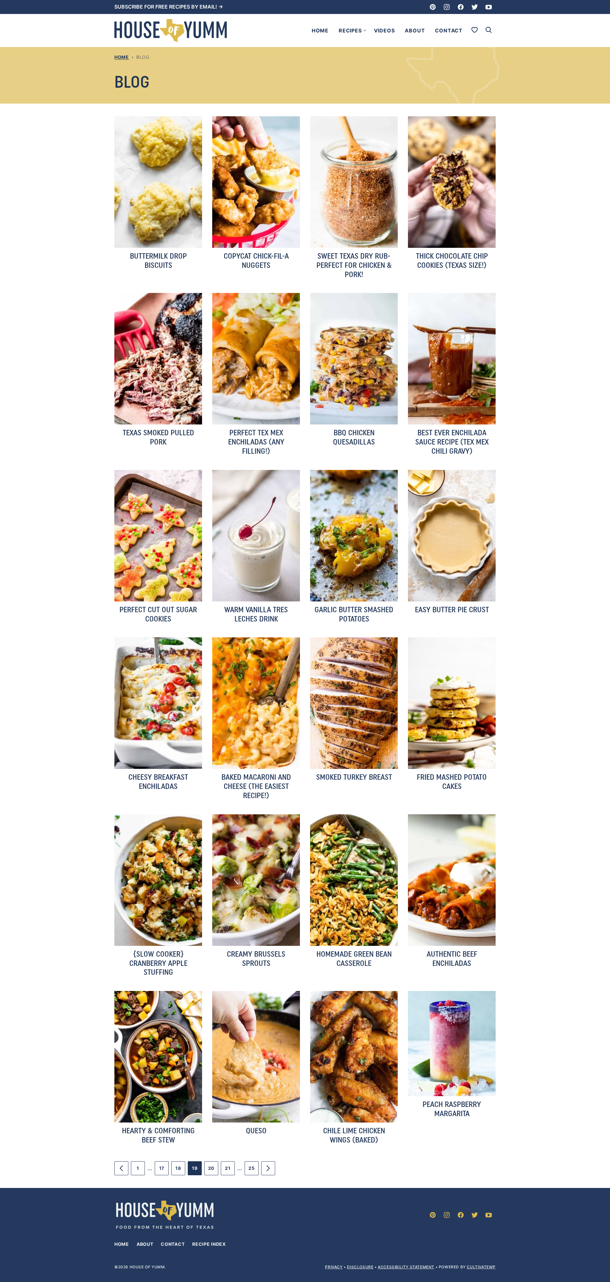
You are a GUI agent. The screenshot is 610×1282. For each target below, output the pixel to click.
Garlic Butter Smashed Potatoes (354, 614)
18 (180, 1170)
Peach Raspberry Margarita (452, 1109)
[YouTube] (489, 7)
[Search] (489, 30)
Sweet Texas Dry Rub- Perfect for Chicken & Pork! (354, 265)
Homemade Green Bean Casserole (354, 958)
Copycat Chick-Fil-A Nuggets (256, 260)
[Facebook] (461, 7)
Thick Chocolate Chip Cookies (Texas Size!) (452, 260)
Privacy (333, 1267)
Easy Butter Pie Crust (452, 609)
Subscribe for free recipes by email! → (168, 6)
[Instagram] (447, 7)
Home (320, 30)
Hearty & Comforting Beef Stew (158, 1135)
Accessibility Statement (406, 1267)
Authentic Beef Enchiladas (452, 958)
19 (197, 1170)
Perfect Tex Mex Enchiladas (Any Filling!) (256, 442)
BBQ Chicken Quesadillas (354, 437)
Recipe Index (209, 1244)
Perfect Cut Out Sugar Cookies (158, 614)
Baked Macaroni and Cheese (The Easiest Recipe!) (256, 786)
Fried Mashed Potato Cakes (452, 781)
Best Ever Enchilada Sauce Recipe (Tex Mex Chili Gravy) (452, 442)
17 (164, 1170)
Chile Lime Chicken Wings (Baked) (354, 1135)
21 (230, 1170)
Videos (384, 30)
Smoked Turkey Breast (354, 777)
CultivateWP (481, 1267)
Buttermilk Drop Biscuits (158, 260)
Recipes (350, 30)
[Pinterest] (433, 7)
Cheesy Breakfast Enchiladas (158, 781)
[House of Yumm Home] (170, 30)
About (415, 30)
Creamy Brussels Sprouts (256, 958)
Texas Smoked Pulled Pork (158, 437)
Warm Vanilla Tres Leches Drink (256, 614)
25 (253, 1170)
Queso (256, 1130)
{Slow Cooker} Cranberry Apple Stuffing (158, 963)
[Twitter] (475, 7)
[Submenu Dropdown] (365, 30)
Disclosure (360, 1267)
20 (213, 1170)
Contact (449, 30)
